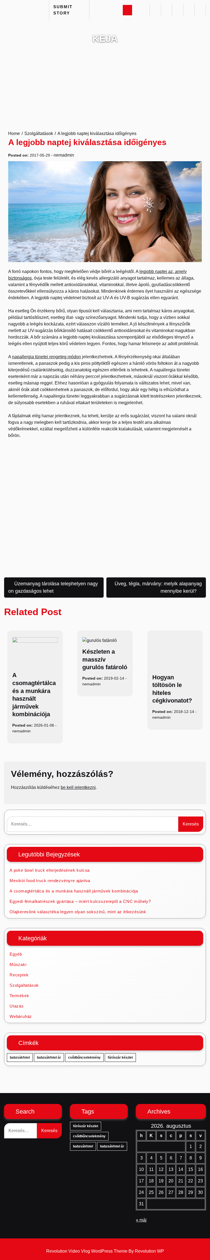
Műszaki (18, 964)
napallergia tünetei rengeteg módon (46, 356)
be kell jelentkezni (78, 787)
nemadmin (64, 155)
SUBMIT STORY (62, 9)
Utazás (17, 1006)
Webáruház (21, 1016)
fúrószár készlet (120, 1057)
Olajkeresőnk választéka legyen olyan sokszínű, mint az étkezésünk (78, 911)
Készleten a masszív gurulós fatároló (104, 659)
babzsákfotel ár (49, 1057)
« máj (141, 1220)
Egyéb (16, 954)
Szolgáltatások (24, 985)
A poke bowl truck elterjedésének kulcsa (50, 870)
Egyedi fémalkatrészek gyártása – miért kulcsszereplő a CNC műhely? (80, 901)
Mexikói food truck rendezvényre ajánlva (50, 880)
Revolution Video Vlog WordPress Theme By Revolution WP (105, 1251)
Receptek (19, 975)
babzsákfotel (20, 1057)
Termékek (19, 995)
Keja (105, 38)
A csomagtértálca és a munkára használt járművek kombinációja (74, 891)
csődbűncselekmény (84, 1057)
